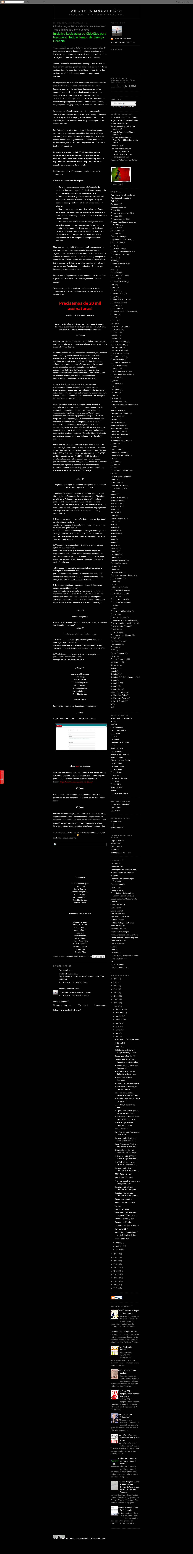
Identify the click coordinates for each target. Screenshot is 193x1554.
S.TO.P (114, 650)
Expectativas (116, 416)
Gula (112, 458)
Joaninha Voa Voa (118, 497)
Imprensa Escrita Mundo (120, 917)
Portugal (114, 596)
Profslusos (115, 775)
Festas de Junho (117, 431)
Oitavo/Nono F (116, 847)
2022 (116, 993)
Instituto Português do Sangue (122, 923)
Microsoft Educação (118, 929)
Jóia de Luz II (116, 506)
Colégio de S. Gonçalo (119, 299)
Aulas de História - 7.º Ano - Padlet (124, 117)
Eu (112, 407)
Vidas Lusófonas (117, 965)
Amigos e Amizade (118, 219)
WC (112, 704)
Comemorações (117, 302)
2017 (116, 1254)
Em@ (113, 745)
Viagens (114, 686)
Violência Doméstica (119, 695)
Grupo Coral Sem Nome (120, 455)
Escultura (114, 392)
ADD (112, 201)
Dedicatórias (115, 329)
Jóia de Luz (115, 503)
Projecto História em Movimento (123, 623)
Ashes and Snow (117, 867)
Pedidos (114, 566)
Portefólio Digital (117, 146)
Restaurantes (116, 644)
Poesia (113, 581)
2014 (116, 1264)
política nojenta (116, 587)
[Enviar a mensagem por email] (93, 956)
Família (114, 419)
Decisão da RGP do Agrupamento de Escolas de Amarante (128, 1393)
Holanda (114, 464)
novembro (120, 1013)
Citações (114, 297)
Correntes (114, 736)
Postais (114, 605)
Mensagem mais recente (62, 1005)
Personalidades (117, 572)
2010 (116, 1278)
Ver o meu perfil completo (123, 42)
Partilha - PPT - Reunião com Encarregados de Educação (127, 1461)
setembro (119, 1020)
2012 (116, 1271)
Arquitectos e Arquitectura (121, 239)
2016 (116, 1257)
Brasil (113, 270)
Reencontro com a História (121, 635)
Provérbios (115, 629)
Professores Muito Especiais (122, 620)
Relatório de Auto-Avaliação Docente (123, 1332)
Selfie (113, 656)
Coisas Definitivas (122, 1209)
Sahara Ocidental (117, 653)
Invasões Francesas (118, 485)
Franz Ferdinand (121, 1129)
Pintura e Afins (116, 578)
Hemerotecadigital (118, 914)
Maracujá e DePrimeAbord (121, 853)
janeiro (118, 1250)
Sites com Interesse (118, 959)
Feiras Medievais (117, 425)
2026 (116, 979)
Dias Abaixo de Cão (118, 353)
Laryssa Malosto (117, 841)
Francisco (114, 850)
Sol (112, 962)
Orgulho (114, 551)
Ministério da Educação (120, 932)
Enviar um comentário (61, 1002)
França (113, 443)
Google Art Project (118, 905)
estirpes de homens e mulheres (123, 404)
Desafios (114, 335)
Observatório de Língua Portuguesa (124, 938)
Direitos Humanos (117, 359)
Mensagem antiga (100, 1005)
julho (118, 1026)
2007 (116, 1288)
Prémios (114, 614)
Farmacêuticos (116, 422)
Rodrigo (114, 647)
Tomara (118, 1206)
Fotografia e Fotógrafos (120, 440)
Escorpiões (115, 389)
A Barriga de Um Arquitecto (121, 718)
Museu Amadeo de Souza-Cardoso (124, 935)
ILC (112, 473)
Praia (113, 608)
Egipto (113, 380)
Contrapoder (115, 309)
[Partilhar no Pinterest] (103, 956)
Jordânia (114, 509)
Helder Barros (116, 822)
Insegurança (115, 482)
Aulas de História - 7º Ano (125, 1202)
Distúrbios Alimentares (119, 362)
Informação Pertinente (119, 476)
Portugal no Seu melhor (120, 602)
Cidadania (114, 290)
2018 (116, 1006)
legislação (115, 512)
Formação (115, 437)
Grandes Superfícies (119, 452)
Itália (113, 491)
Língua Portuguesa (118, 518)
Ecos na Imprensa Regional (121, 374)
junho (118, 1030)
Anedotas (114, 227)
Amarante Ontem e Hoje (120, 213)
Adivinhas (114, 204)
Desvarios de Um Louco (120, 742)
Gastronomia (116, 449)
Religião (114, 638)
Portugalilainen (116, 772)
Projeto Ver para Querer (120, 626)
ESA (112, 386)
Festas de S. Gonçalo (119, 434)
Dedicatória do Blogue (119, 326)
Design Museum (117, 890)
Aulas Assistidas (117, 249)
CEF (112, 285)
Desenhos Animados (119, 341)
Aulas (113, 246)
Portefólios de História (119, 593)
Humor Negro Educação (120, 470)
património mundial (118, 560)
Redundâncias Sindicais (124, 1178)
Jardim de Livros (117, 748)
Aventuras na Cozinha (119, 255)
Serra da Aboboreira (118, 659)
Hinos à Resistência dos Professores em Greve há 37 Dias (128, 1437)
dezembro (120, 1009)
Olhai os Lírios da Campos (121, 760)
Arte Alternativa (117, 243)
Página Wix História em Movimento (124, 120)
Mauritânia (115, 533)
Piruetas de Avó (117, 769)
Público (114, 947)
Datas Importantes (118, 884)
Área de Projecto (117, 237)
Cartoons (114, 278)
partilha (113, 557)
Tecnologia (115, 665)
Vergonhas (115, 683)
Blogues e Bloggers (118, 263)
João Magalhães (117, 500)
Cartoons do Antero (118, 730)
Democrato (115, 739)
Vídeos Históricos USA (120, 968)
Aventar (114, 724)
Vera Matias (115, 810)
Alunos (113, 210)
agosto (118, 1023)
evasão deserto (117, 410)
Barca (113, 258)
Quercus (114, 950)
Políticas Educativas (119, 590)
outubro (119, 1016)
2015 (116, 1261)
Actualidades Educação (120, 198)
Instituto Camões (117, 920)
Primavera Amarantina (123, 1199)
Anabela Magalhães (96, 11)
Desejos (114, 338)
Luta (112, 521)
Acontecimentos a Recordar (121, 195)
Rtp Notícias (115, 953)
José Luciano (116, 844)
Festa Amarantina (117, 428)
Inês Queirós (116, 807)
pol (112, 584)
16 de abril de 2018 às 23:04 (74, 983)
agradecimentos (117, 207)
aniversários (115, 231)
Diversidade (115, 368)
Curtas (113, 321)
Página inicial (83, 1005)
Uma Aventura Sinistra (119, 793)
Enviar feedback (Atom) (72, 1010)
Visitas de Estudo (117, 701)
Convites (114, 314)
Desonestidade (116, 347)
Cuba (113, 317)
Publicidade (115, 632)
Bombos (114, 266)
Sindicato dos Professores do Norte (124, 956)
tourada (114, 671)
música (113, 548)
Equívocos (115, 383)
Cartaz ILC (119, 1047)
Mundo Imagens (117, 757)
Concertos (115, 306)
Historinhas (115, 461)
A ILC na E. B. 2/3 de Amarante (127, 1040)
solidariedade (116, 662)
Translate (130, 107)
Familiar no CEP (121, 1229)
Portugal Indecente (118, 599)
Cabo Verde (115, 273)
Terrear (113, 790)
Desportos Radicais (118, 350)
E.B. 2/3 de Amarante (119, 371)
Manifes (114, 527)
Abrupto (114, 721)
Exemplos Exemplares (119, 413)
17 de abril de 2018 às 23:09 (74, 996)
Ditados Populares (118, 365)
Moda (113, 539)
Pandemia (115, 554)
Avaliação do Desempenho (121, 251)
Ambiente (114, 216)
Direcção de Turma (118, 357)
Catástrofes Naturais (119, 282)
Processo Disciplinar (119, 617)
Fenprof (114, 902)
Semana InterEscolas (123, 1222)
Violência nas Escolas (119, 698)
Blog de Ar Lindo (117, 727)
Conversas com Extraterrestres (123, 311)
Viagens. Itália (116, 689)
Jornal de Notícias (118, 926)
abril (117, 1037)
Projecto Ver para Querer (124, 1219)
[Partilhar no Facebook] (101, 956)
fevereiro (119, 1246)
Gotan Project (116, 908)
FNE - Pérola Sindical (123, 1174)
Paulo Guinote (116, 763)
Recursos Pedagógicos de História (124, 160)
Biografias (115, 876)
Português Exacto (118, 944)
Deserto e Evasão (118, 345)
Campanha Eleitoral (118, 275)
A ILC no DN (120, 1043)
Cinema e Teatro (117, 294)
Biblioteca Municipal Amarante (122, 873)
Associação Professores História (123, 870)
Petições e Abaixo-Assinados (122, 575)
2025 (116, 982)
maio (118, 1033)
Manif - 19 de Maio (122, 1238)
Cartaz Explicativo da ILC (125, 1056)
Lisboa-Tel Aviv (116, 751)
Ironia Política (116, 488)
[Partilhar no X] (98, 956)
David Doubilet (116, 887)
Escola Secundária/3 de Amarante (124, 899)
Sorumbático (116, 784)
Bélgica (114, 261)
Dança (113, 323)
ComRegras (115, 733)
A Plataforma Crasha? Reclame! (127, 1083)
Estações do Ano (117, 401)
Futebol (114, 446)
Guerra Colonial (117, 911)
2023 (116, 989)
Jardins (113, 494)
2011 (116, 1274)
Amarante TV (116, 864)
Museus (114, 545)
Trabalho (114, 674)
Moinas (113, 542)
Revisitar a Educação (119, 778)
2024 (116, 986)
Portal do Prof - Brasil (119, 941)
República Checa (117, 641)
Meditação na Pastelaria (120, 754)
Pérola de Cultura (117, 766)
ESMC (113, 395)
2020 (116, 999)
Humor (113, 467)
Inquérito (114, 479)
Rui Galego (115, 781)
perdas (113, 569)
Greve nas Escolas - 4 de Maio (127, 1226)
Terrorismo (115, 668)
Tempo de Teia (116, 787)
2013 (116, 1268)
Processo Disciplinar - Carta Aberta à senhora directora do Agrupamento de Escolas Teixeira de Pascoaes (128, 1487)
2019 (116, 1003)
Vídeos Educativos (118, 692)
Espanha (114, 398)
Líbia (113, 515)
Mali (112, 524)
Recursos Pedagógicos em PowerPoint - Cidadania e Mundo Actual (124, 140)
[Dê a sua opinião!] (96, 956)
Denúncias (115, 333)
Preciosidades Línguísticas (121, 611)
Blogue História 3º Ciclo (120, 124)
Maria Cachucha (117, 828)
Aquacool (114, 234)
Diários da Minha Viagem (120, 804)
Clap (112, 825)
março (118, 1243)
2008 (116, 1285)
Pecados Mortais (117, 563)
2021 (116, 996)
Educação (115, 377)
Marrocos (114, 530)
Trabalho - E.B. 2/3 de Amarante (123, 677)
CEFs (113, 287)
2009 (116, 1281)
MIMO (113, 536)
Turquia (114, 680)
